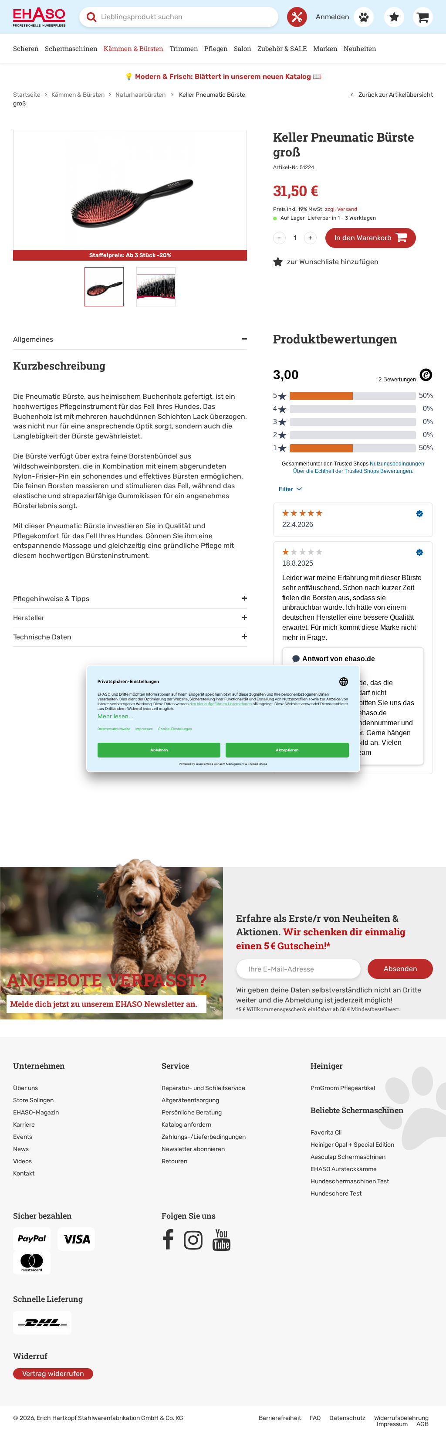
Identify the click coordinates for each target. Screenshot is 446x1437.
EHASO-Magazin (36, 1112)
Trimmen (183, 48)
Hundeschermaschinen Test (350, 1181)
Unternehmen (39, 1065)
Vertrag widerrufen (53, 1373)
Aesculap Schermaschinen (348, 1157)
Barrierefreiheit (280, 1418)
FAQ (315, 1418)
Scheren (26, 48)
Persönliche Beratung (192, 1112)
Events (22, 1137)
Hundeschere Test (336, 1193)
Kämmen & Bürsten (133, 48)
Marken (325, 48)
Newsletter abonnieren (193, 1149)
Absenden (400, 969)
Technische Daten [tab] (42, 637)
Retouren (174, 1161)
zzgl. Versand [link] (341, 209)
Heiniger (327, 1065)
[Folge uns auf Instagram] (197, 1240)
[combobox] (178, 17)
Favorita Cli (326, 1132)
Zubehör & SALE (282, 48)
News (21, 1149)
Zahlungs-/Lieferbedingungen (204, 1137)
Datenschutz (347, 1418)
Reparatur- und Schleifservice (203, 1088)
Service (175, 1065)
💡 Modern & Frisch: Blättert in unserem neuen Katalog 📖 (223, 76)
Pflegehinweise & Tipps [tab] (51, 599)
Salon (242, 48)
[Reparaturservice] (297, 17)
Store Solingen (33, 1100)
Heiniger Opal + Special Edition (352, 1144)
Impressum (392, 1424)
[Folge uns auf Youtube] (225, 1240)
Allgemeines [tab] (33, 339)
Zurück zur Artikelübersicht (395, 95)
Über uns (25, 1088)
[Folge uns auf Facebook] (172, 1240)
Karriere (24, 1124)
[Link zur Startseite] (39, 16)
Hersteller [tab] (28, 618)
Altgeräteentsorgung (190, 1100)
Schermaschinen (71, 48)
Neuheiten (360, 48)
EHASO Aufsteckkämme (344, 1169)
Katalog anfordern (186, 1124)
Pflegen (216, 48)
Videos (22, 1161)
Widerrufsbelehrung (401, 1418)
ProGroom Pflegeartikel (343, 1088)
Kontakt (23, 1173)
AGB (422, 1424)
